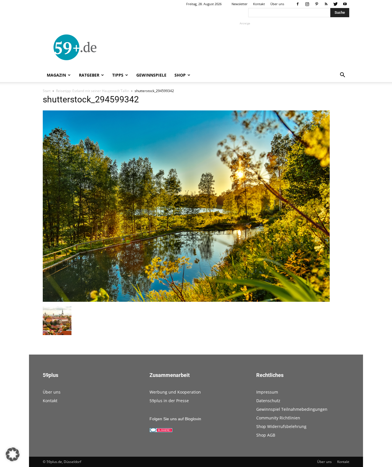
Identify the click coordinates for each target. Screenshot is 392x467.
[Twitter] (335, 4)
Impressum (267, 392)
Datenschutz (268, 400)
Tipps (117, 75)
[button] (342, 75)
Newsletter (240, 4)
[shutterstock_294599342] (186, 300)
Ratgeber (89, 75)
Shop (180, 75)
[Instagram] (307, 4)
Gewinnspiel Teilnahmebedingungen (291, 409)
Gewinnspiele (151, 75)
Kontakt (259, 4)
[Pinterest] (316, 4)
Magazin (56, 75)
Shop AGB (265, 435)
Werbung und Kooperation (175, 392)
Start (47, 90)
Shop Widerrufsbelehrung (281, 426)
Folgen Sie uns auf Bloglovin (175, 419)
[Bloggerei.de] (161, 431)
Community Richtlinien (278, 418)
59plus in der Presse (169, 400)
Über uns (277, 4)
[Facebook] (297, 4)
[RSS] (326, 4)
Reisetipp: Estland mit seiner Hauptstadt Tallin (92, 90)
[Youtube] (345, 4)
